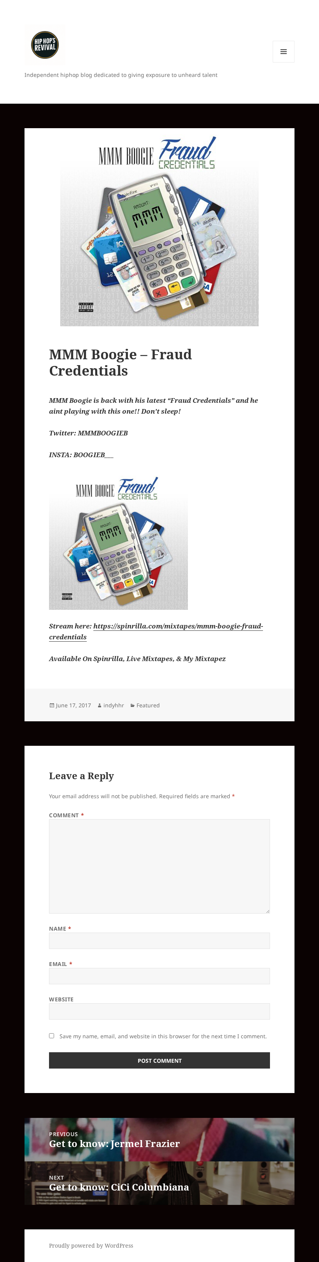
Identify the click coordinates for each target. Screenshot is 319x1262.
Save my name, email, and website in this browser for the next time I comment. (163, 1036)
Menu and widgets (283, 62)
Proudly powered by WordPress (91, 1245)
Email (60, 964)
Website (61, 999)
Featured (148, 705)
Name (60, 928)
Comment (66, 815)
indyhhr (113, 705)
